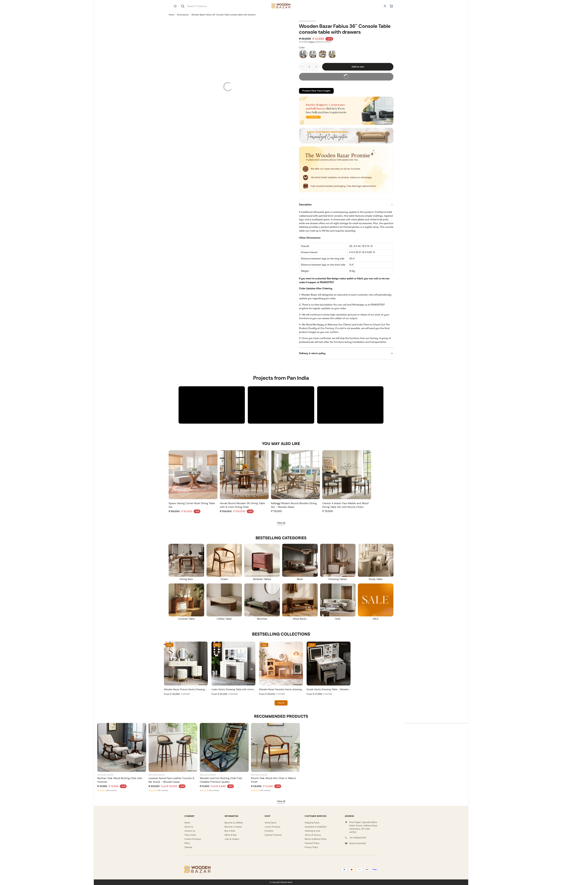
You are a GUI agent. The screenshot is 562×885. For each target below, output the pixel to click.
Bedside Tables (262, 579)
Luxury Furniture (272, 826)
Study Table (376, 579)
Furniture (269, 831)
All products (183, 14)
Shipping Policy (312, 822)
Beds (300, 579)
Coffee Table (224, 618)
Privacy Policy (311, 847)
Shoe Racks (300, 618)
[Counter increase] (316, 66)
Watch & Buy (231, 835)
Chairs (224, 579)
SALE (376, 618)
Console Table (186, 618)
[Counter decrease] (302, 66)
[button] (175, 6)
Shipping (311, 42)
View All (281, 703)
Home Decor (270, 822)
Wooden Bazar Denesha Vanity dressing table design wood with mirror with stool (302, 689)
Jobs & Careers (232, 839)
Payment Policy (312, 843)
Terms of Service (313, 835)
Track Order (190, 835)
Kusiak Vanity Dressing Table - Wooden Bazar (331, 689)
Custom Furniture (192, 839)
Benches (262, 618)
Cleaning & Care (312, 831)
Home (171, 14)
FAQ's (187, 843)
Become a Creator (233, 826)
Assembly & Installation (316, 826)
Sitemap (188, 847)
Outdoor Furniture (273, 835)
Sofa (337, 618)
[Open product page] (193, 474)
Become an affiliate (234, 822)
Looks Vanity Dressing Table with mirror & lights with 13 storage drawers (249, 689)
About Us (188, 826)
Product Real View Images (316, 90)
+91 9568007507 (357, 837)
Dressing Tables (338, 579)
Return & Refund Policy (316, 839)
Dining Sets (186, 579)
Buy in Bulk (230, 831)
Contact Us (189, 831)
